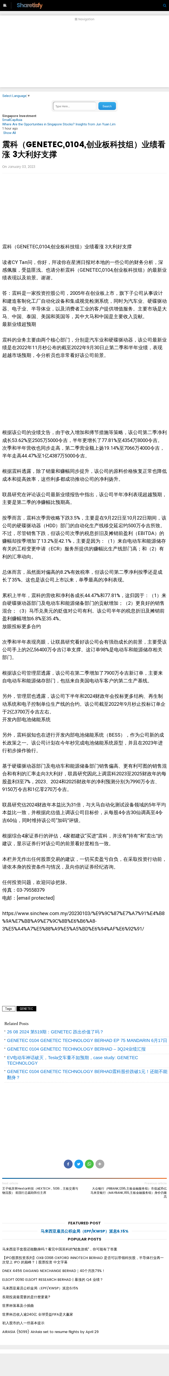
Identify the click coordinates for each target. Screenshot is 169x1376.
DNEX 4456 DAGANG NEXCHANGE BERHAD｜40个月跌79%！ (53, 1270)
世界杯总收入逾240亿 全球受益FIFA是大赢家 (37, 1314)
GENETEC (26, 1008)
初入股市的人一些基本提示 (23, 1323)
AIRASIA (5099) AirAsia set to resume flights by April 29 (50, 1331)
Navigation (85, 19)
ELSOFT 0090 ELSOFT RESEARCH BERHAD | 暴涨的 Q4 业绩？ (52, 1279)
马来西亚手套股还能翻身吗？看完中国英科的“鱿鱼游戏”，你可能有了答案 (59, 1249)
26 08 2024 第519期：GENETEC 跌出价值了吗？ (55, 1031)
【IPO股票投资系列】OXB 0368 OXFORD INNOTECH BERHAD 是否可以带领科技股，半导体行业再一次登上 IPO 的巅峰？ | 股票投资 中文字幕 (83, 1260)
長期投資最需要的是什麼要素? (26, 1297)
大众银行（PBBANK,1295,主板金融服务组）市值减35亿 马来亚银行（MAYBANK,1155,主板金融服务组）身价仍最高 (128, 1193)
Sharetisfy (29, 5)
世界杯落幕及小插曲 (18, 1305)
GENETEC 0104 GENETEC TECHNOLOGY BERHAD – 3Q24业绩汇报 (76, 1049)
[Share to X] (78, 1164)
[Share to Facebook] (68, 1164)
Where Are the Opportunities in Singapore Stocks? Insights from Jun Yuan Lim (59, 124)
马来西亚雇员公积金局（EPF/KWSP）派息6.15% (85, 1231)
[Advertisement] (84, 56)
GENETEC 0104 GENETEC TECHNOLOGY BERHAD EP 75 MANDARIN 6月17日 (87, 1040)
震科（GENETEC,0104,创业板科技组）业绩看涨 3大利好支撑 (83, 149)
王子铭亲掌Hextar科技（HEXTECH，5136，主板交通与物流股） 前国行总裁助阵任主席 (40, 1190)
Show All (9, 133)
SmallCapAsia (12, 120)
